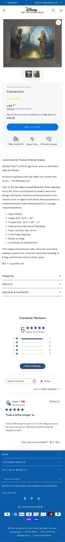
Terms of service (47, 531)
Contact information (42, 535)
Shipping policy (23, 535)
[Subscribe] (61, 479)
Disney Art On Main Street (27, 528)
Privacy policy (31, 531)
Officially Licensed (49, 144)
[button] (53, 10)
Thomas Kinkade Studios (19, 87)
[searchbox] (18, 381)
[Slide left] (4, 2)
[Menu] (4, 10)
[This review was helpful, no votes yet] (51, 442)
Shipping (10, 109)
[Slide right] (60, 2)
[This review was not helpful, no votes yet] (56, 442)
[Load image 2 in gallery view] (36, 74)
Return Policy (32, 144)
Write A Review (32, 366)
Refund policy (16, 532)
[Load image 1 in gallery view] (28, 74)
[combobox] (47, 389)
